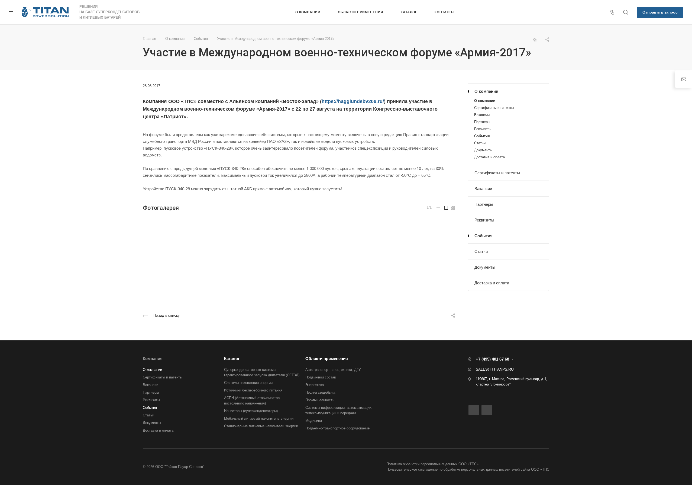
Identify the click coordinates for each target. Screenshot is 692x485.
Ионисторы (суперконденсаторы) (251, 411)
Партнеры (482, 122)
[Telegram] (473, 410)
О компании (486, 91)
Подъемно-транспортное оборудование (337, 428)
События (482, 136)
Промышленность (319, 400)
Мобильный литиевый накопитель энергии (258, 418)
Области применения (326, 358)
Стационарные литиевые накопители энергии (261, 426)
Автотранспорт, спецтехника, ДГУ (333, 370)
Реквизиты (482, 129)
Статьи (480, 143)
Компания (153, 358)
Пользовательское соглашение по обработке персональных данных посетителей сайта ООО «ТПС (467, 469)
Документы (483, 150)
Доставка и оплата (489, 157)
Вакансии (482, 115)
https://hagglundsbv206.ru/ (353, 101)
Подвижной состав (320, 377)
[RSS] (534, 39)
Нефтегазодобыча (320, 392)
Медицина (313, 421)
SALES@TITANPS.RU (495, 369)
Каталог (232, 358)
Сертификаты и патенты (494, 108)
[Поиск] (625, 12)
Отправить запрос (660, 12)
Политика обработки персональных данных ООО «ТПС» (432, 464)
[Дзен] (486, 410)
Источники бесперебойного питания (253, 390)
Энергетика (314, 385)
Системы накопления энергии (248, 383)
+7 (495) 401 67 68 (492, 359)
